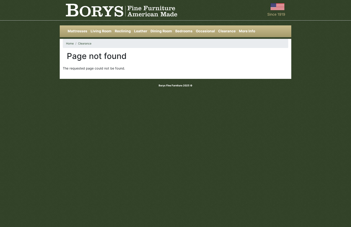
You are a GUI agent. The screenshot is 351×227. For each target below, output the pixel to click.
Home (70, 43)
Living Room (101, 31)
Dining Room (161, 31)
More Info (247, 31)
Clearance (227, 31)
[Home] (121, 10)
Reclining (123, 31)
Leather (140, 31)
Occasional (205, 31)
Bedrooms (184, 31)
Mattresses (77, 31)
